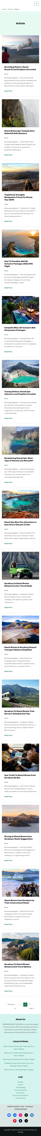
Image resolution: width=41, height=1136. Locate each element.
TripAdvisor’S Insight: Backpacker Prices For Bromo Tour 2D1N (18, 197)
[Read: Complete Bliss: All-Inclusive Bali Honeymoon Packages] (20, 310)
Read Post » (8, 91)
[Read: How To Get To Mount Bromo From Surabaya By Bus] (20, 757)
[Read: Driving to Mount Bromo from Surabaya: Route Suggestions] (20, 819)
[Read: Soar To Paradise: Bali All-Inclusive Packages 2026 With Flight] (20, 243)
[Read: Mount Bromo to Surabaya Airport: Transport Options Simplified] (20, 629)
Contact (20, 1082)
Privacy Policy (20, 1098)
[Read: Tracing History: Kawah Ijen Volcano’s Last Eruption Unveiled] (20, 374)
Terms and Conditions (20, 1095)
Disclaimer (20, 1093)
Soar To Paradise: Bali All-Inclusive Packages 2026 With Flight (18, 263)
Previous (10, 1004)
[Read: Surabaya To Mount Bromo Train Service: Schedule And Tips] (20, 693)
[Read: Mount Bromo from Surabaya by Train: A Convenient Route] (20, 883)
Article (6, 74)
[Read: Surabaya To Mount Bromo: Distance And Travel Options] (20, 946)
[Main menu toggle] (36, 3)
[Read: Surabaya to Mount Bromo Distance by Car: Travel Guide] (20, 565)
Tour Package (20, 1087)
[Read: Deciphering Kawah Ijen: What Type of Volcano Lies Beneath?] (20, 440)
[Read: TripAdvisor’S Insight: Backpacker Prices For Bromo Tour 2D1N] (20, 177)
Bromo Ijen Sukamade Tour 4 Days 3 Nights (19, 1059)
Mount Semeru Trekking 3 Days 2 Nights (19, 1070)
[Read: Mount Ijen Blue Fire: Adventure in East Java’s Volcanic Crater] (20, 504)
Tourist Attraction (20, 1090)
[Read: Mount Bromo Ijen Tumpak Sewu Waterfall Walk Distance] (20, 113)
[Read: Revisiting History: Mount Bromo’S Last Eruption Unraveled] (20, 49)
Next (32, 1008)
